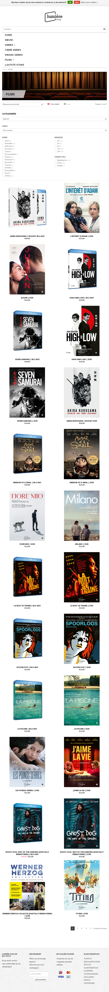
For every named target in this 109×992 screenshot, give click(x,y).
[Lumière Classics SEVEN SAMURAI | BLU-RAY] (27, 331)
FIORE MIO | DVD (27, 544)
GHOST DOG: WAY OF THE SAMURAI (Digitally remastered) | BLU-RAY (27, 853)
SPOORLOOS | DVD (82, 667)
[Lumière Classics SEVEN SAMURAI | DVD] (27, 392)
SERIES (9, 45)
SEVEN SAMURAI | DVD (27, 421)
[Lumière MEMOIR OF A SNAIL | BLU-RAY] (27, 454)
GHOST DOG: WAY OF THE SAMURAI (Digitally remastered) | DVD (82, 853)
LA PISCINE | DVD (82, 729)
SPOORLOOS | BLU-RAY (27, 667)
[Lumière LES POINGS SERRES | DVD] (27, 762)
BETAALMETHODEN (92, 962)
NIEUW (9, 40)
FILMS (8, 59)
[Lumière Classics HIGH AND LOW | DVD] (82, 331)
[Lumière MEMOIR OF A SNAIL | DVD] (82, 454)
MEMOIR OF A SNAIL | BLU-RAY (27, 482)
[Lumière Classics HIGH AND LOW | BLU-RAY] (82, 269)
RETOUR (87, 965)
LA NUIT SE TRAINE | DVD (81, 605)
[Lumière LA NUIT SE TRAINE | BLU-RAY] (27, 577)
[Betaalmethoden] (60, 972)
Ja (70, 2)
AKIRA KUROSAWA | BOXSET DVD (82, 421)
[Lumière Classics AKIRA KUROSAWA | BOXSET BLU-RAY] (27, 207)
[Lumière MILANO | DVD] (82, 515)
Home (8, 35)
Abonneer (40, 980)
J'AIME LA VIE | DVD (81, 790)
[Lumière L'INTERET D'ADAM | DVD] (82, 207)
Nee (77, 2)
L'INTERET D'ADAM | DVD (81, 236)
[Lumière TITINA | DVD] (82, 885)
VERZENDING (89, 983)
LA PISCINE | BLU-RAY (27, 729)
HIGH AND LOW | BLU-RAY (82, 297)
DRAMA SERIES (14, 54)
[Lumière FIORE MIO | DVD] (27, 515)
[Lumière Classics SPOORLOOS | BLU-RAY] (27, 639)
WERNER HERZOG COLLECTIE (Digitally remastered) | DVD (27, 914)
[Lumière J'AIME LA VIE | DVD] (82, 762)
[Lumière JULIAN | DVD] (27, 269)
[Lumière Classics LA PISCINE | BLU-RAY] (27, 700)
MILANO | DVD (82, 544)
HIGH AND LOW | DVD (82, 359)
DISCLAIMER (89, 977)
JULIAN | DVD (27, 297)
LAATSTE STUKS (14, 64)
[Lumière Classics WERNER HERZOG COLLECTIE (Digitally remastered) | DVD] (27, 885)
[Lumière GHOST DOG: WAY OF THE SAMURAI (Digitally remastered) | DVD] (82, 823)
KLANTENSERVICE (91, 968)
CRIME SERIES (13, 50)
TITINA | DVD (82, 913)
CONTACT (88, 959)
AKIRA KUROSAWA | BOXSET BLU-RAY (27, 236)
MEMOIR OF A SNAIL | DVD (82, 482)
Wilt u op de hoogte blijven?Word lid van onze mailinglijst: (37, 963)
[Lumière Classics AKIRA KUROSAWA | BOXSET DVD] (82, 392)
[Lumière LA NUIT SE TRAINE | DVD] (82, 577)
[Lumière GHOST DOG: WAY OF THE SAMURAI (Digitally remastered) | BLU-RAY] (27, 823)
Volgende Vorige (100, 928)
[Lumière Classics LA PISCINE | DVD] (82, 700)
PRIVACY (87, 980)
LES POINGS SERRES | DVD (27, 790)
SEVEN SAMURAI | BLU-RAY (27, 359)
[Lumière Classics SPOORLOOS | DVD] (82, 639)
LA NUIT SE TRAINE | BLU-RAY (27, 605)
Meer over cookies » (89, 2)
